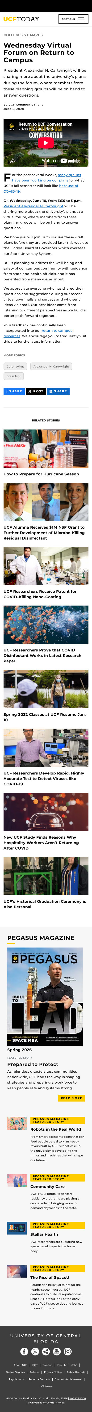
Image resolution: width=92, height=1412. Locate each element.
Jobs (74, 1365)
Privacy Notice (53, 1372)
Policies (34, 1372)
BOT (35, 1365)
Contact (47, 1365)
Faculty (62, 1365)
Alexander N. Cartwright (51, 366)
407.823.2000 (78, 1398)
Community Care (47, 1187)
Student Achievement (68, 1379)
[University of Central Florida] (36, 5)
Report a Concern (39, 1379)
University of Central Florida (46, 1338)
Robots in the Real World (55, 1129)
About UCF (20, 1365)
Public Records (76, 1372)
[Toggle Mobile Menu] (87, 5)
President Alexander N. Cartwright (33, 206)
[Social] (46, 1351)
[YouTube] (57, 1351)
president (14, 376)
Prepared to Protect (32, 1064)
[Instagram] (68, 1351)
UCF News (45, 1386)
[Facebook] (24, 1351)
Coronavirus (15, 366)
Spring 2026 (19, 1050)
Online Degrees (15, 1372)
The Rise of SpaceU (49, 1277)
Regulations (16, 1379)
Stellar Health (44, 1234)
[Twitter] (35, 1351)
